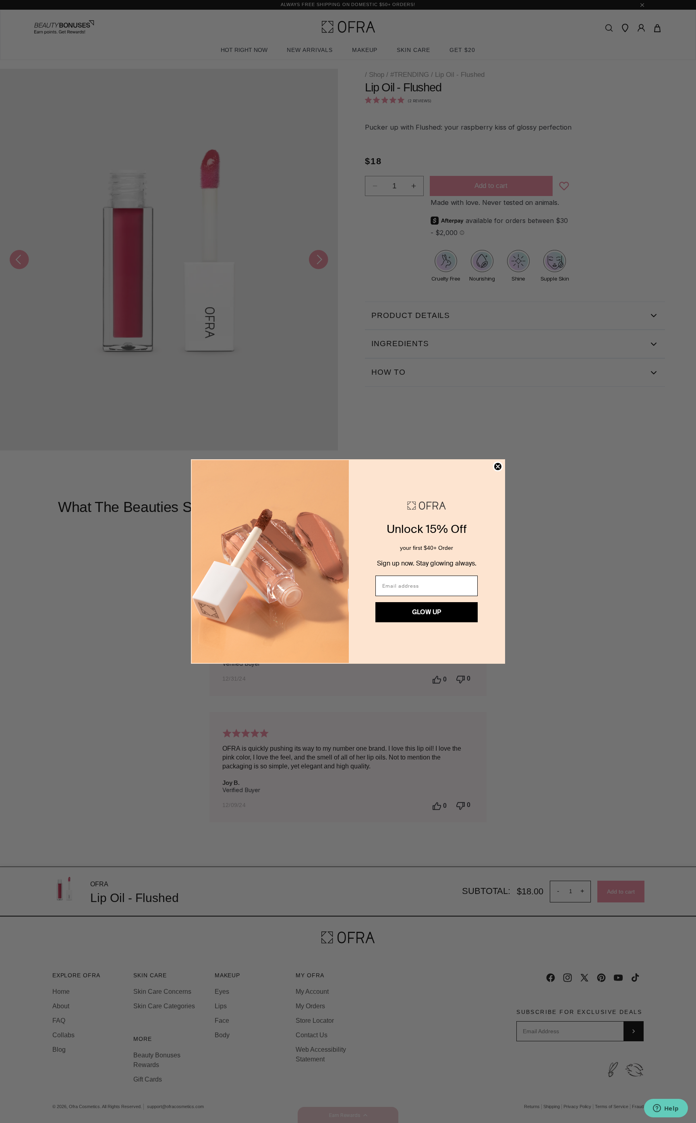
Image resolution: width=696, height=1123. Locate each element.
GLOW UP (426, 612)
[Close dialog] (498, 466)
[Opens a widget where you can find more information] (666, 1109)
